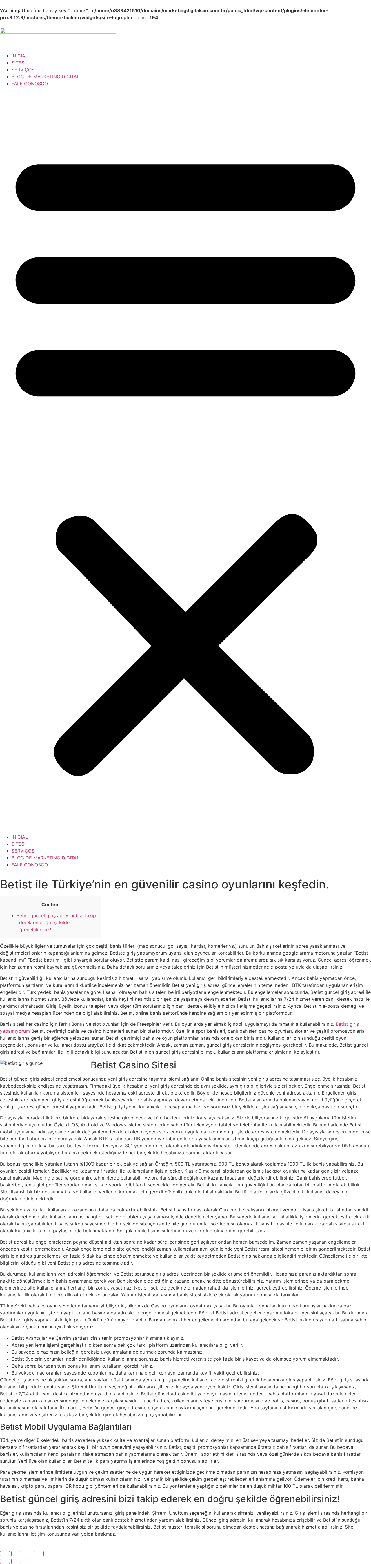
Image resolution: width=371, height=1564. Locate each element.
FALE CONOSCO (30, 83)
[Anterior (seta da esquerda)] (5, 1561)
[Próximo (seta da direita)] (16, 1561)
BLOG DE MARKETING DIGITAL (45, 77)
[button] (185, 460)
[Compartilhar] (27, 1553)
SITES (18, 63)
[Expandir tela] (16, 1553)
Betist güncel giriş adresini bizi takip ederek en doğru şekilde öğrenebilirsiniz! (56, 922)
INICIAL (20, 56)
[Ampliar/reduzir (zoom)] (5, 1553)
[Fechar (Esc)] (39, 1553)
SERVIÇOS (23, 70)
